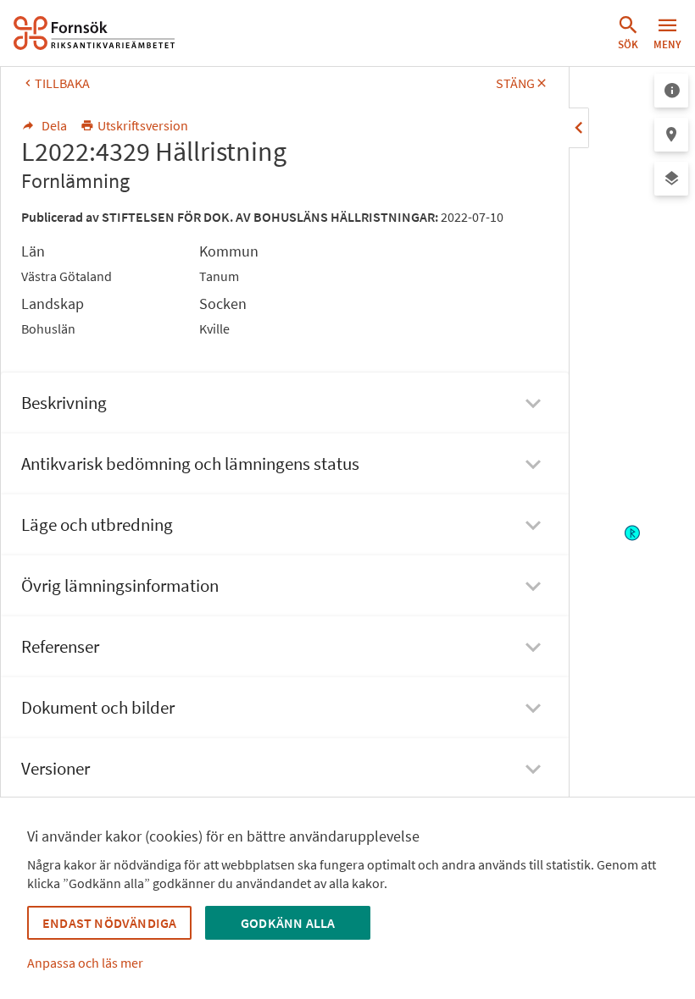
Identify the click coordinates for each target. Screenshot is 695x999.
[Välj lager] (671, 179)
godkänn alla (288, 922)
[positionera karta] (671, 135)
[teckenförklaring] (671, 91)
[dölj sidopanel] (579, 128)
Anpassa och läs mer (85, 962)
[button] (628, 33)
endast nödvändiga (109, 922)
